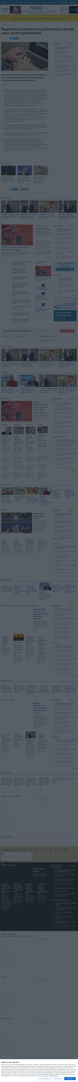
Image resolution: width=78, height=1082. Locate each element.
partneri (8, 1064)
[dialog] (39, 1070)
